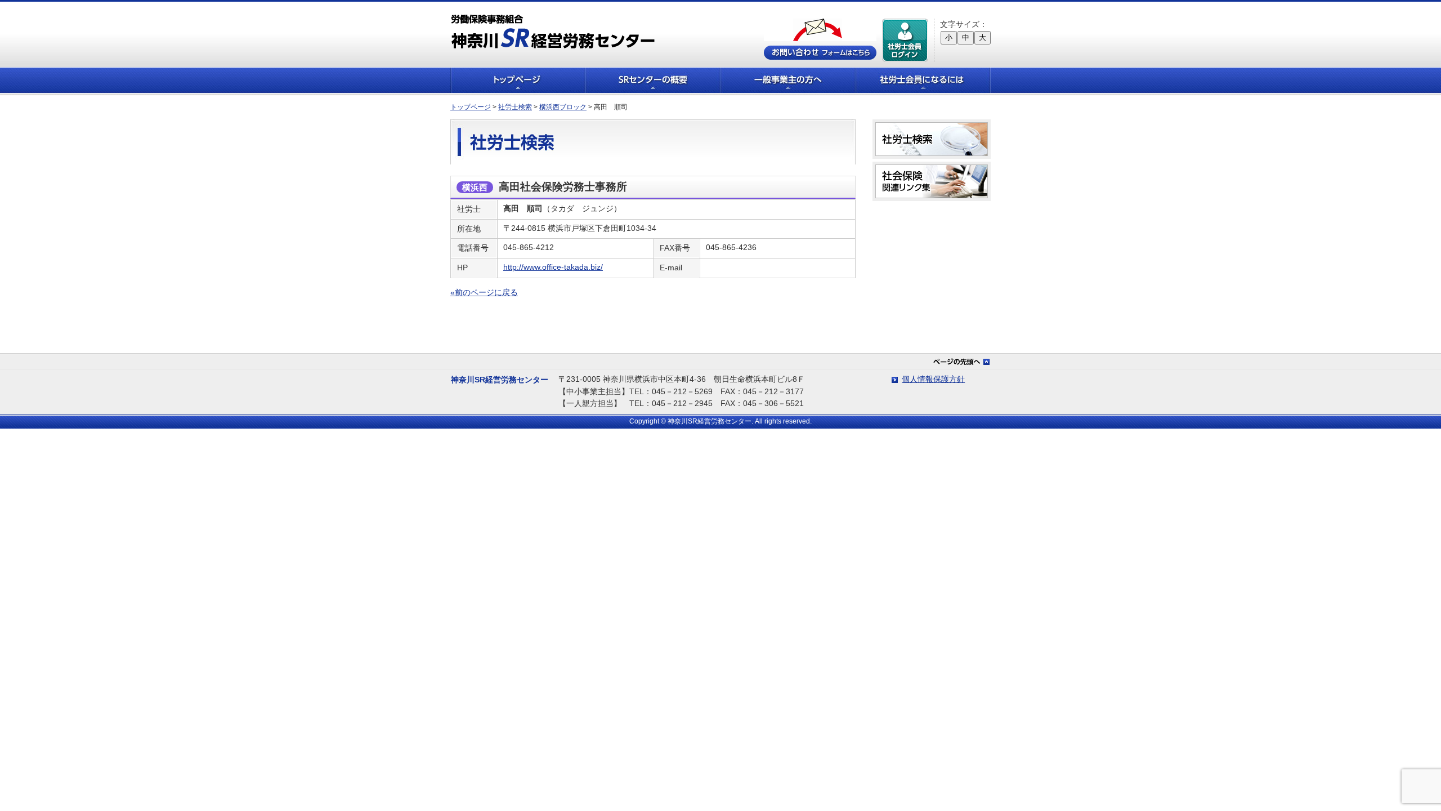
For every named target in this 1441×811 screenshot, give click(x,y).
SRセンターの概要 (652, 80)
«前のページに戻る (484, 292)
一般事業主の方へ (788, 80)
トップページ (517, 80)
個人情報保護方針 (933, 379)
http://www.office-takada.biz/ (553, 266)
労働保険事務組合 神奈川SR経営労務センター (553, 31)
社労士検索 (515, 107)
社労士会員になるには (923, 80)
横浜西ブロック (563, 107)
